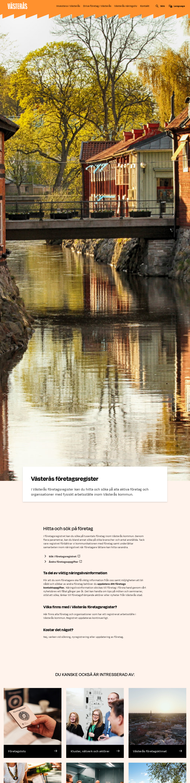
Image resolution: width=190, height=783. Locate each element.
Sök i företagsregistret (65, 556)
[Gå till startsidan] (17, 5)
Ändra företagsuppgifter (66, 562)
